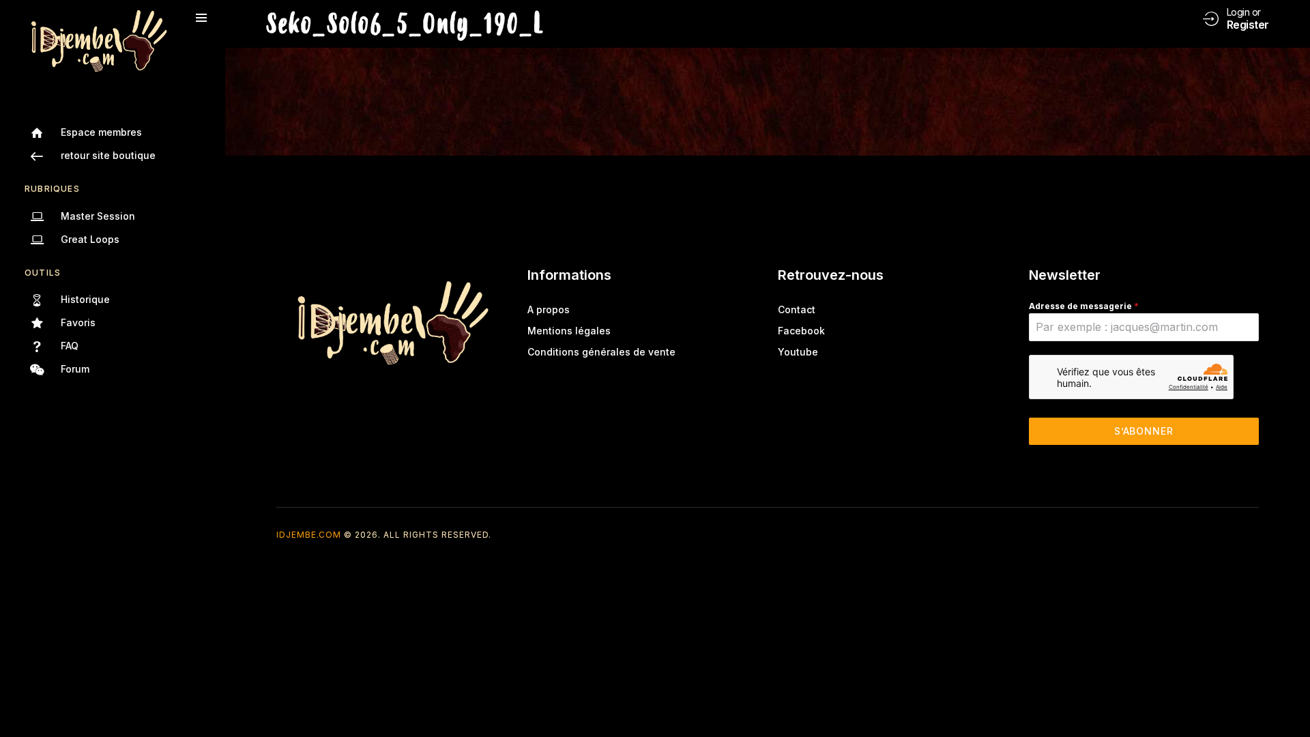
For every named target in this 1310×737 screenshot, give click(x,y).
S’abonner (1144, 431)
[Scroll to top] (1290, 701)
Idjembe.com (308, 535)
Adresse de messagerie (1084, 306)
